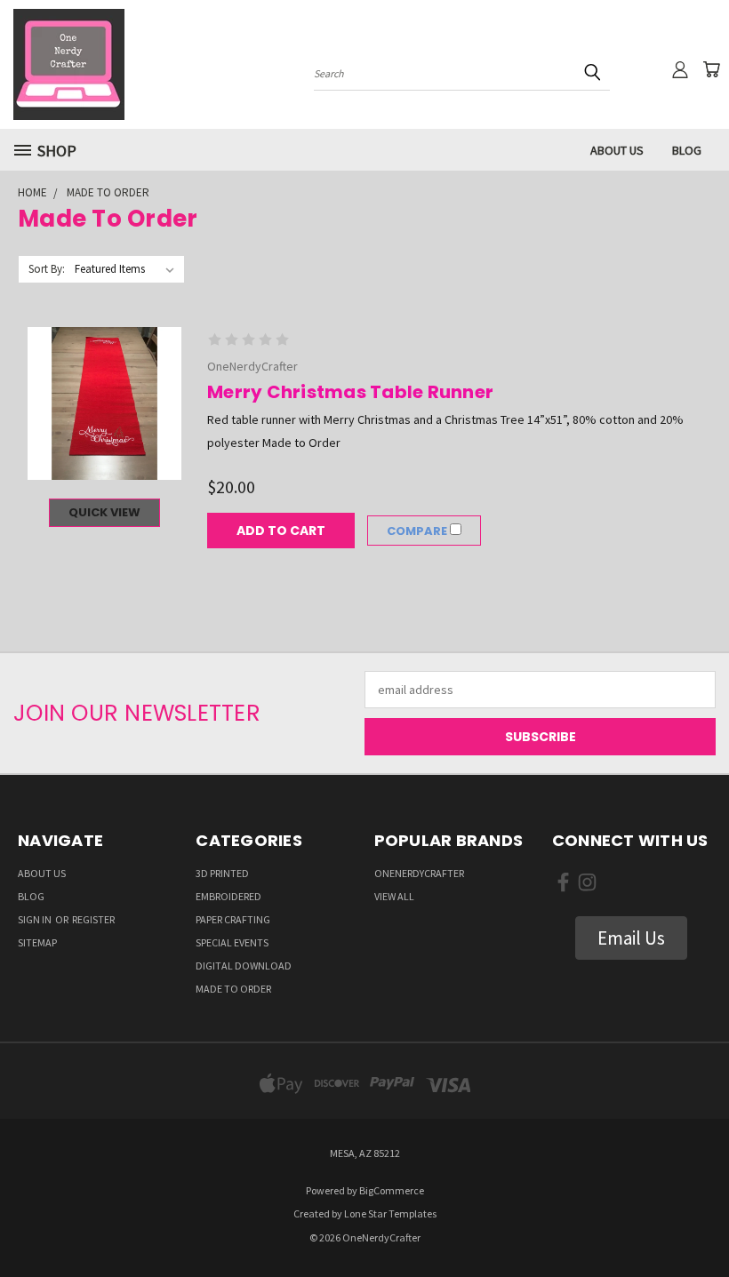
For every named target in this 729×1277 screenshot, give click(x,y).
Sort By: (46, 268)
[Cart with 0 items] (711, 69)
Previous (702, 1221)
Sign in (35, 919)
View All (394, 896)
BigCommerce (391, 1190)
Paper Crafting (233, 919)
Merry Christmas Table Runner (350, 391)
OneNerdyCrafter (419, 873)
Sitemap (37, 942)
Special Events (232, 942)
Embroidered (228, 896)
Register (93, 919)
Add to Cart (280, 530)
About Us (617, 150)
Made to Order (233, 988)
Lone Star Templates (390, 1213)
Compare (418, 531)
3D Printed (222, 873)
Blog (686, 150)
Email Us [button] (631, 938)
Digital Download (244, 965)
